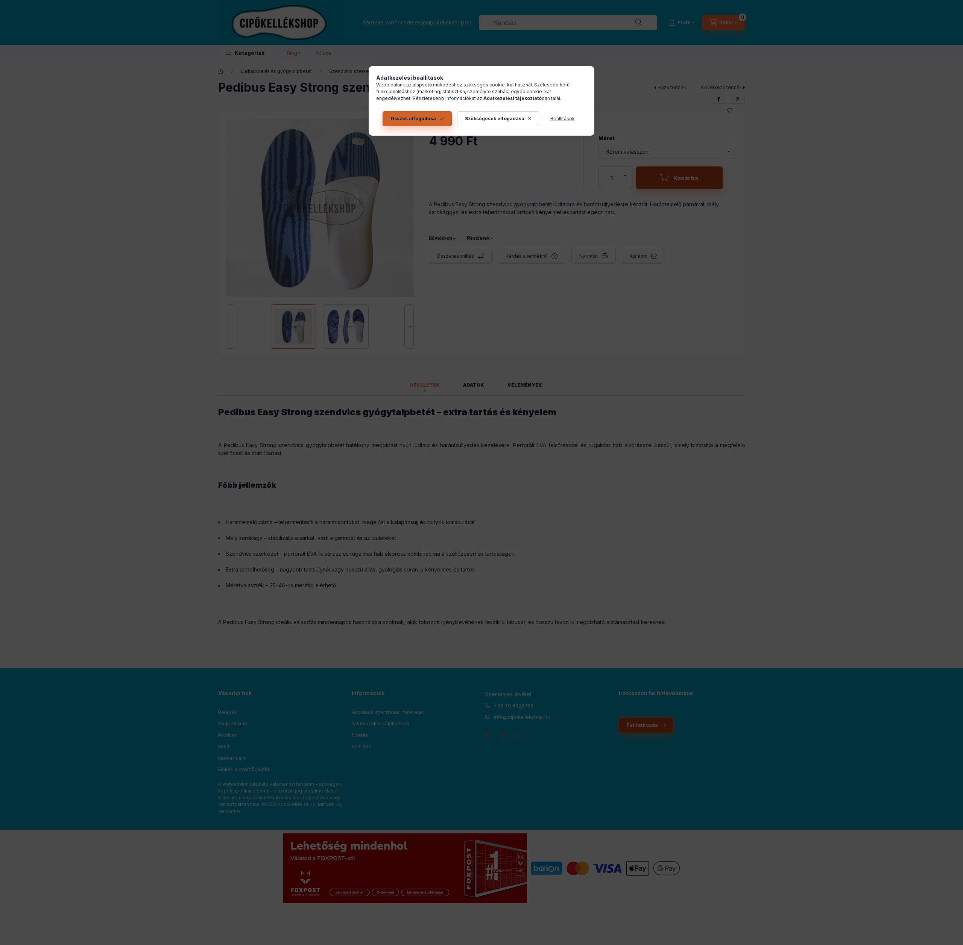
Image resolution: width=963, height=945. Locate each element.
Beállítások (562, 118)
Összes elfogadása (413, 118)
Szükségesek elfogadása (494, 118)
